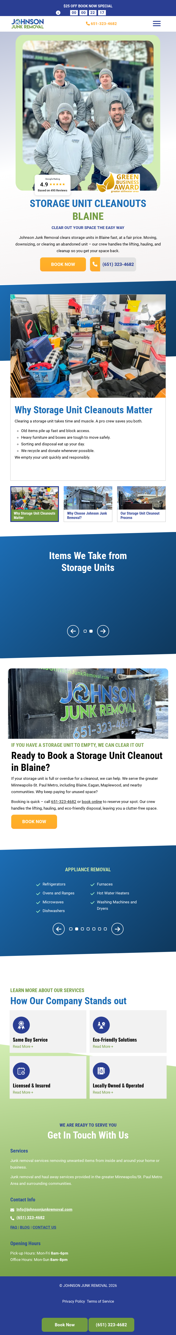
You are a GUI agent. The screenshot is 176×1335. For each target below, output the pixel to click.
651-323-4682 (103, 23)
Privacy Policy (73, 1301)
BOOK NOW (63, 264)
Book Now (65, 1324)
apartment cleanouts (33, 470)
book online (92, 801)
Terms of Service (100, 1301)
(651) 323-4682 (118, 264)
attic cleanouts (72, 470)
